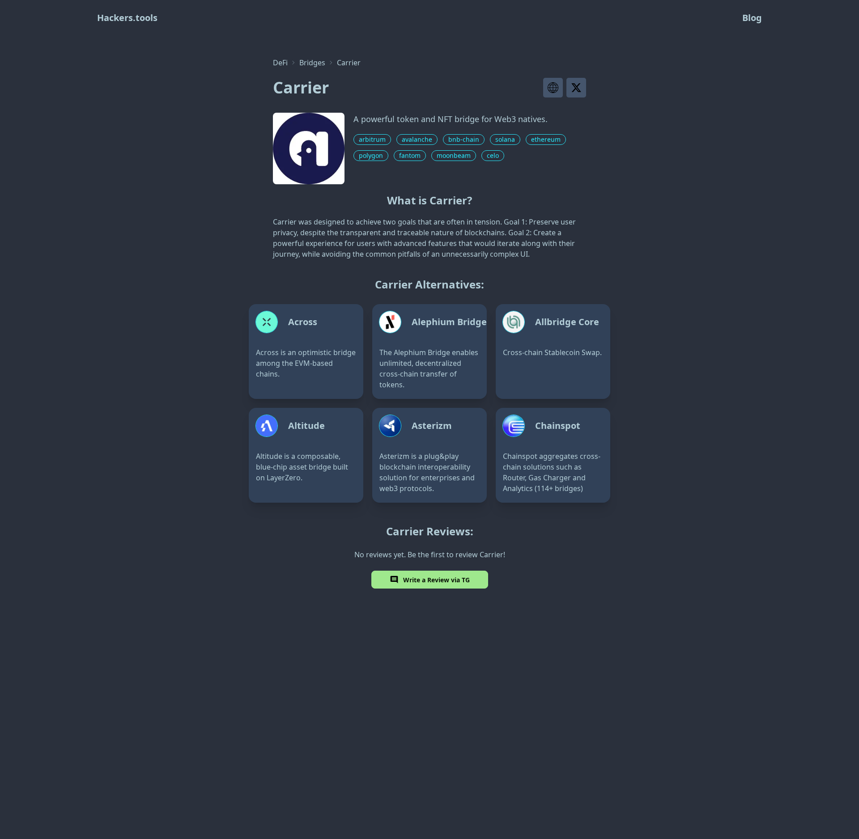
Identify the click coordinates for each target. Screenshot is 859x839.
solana (505, 139)
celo (493, 155)
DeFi (280, 63)
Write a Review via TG (436, 580)
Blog (752, 18)
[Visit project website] (553, 87)
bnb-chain (463, 139)
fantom (410, 155)
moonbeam (454, 155)
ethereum (546, 139)
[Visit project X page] (576, 87)
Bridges (312, 63)
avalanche (417, 139)
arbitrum (372, 139)
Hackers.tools (127, 18)
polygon (371, 155)
